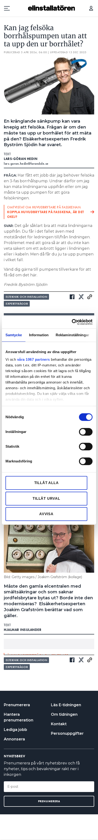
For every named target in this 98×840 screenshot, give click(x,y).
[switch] (86, 432)
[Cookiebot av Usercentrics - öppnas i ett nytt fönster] (72, 322)
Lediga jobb (15, 729)
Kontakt (59, 724)
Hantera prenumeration (18, 717)
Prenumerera (17, 705)
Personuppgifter (67, 733)
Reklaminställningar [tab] (72, 335)
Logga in (91, 8)
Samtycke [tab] (13, 335)
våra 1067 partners (33, 359)
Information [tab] (39, 335)
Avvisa (46, 514)
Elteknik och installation (26, 297)
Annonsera (14, 739)
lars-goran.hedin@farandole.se (26, 163)
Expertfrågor (17, 304)
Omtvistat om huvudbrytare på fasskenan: (45, 212)
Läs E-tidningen (66, 705)
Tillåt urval (46, 498)
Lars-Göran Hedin (20, 159)
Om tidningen (64, 714)
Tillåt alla (46, 483)
